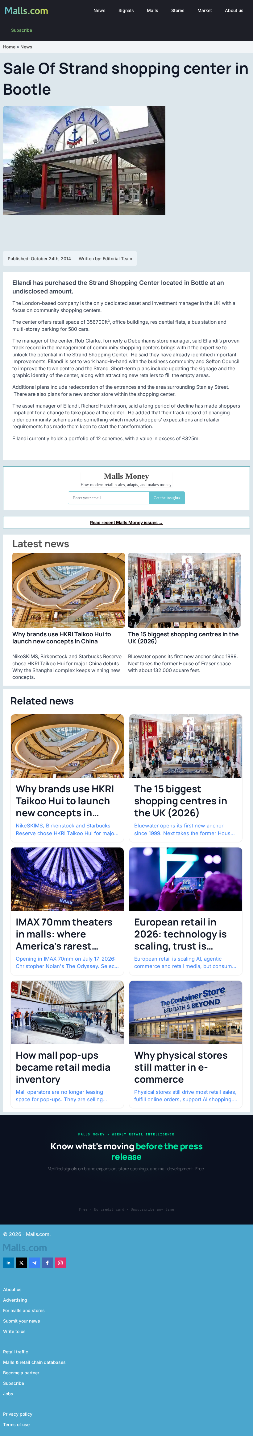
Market (204, 10)
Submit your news (21, 1320)
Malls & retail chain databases (34, 1362)
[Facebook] (47, 1263)
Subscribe (21, 30)
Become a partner (21, 1372)
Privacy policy (17, 1414)
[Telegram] (34, 1263)
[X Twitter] (21, 1263)
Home (9, 46)
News (99, 10)
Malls (152, 10)
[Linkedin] (8, 1263)
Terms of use (16, 1424)
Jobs (8, 1393)
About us (234, 10)
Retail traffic (15, 1351)
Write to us (14, 1331)
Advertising (15, 1300)
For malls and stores (24, 1310)
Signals (126, 10)
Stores (178, 10)
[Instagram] (60, 1263)
